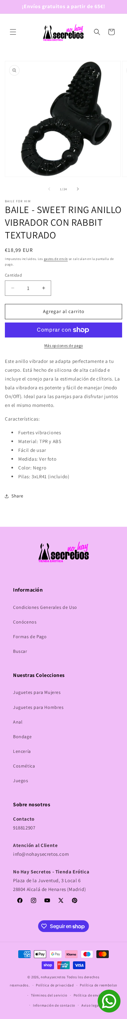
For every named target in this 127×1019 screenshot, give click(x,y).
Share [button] (17, 496)
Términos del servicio (49, 995)
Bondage (22, 736)
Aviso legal (90, 1005)
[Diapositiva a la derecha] (78, 189)
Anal (17, 722)
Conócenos (24, 622)
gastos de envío (56, 259)
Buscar (20, 651)
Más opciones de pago (63, 345)
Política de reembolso (98, 985)
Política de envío (88, 995)
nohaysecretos (53, 977)
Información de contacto (54, 1005)
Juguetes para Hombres (38, 707)
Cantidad (13, 275)
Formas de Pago (30, 636)
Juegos (20, 780)
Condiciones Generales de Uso (45, 607)
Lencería (22, 751)
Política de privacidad (55, 985)
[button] (13, 32)
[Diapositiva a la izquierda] (49, 189)
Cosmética (24, 766)
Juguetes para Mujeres (37, 692)
